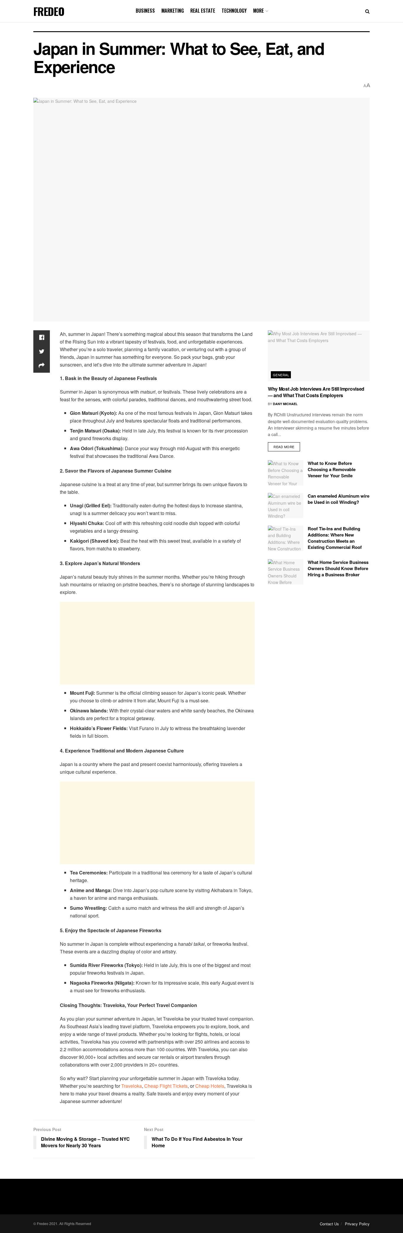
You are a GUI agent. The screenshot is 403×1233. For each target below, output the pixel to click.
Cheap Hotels (209, 1085)
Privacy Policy (357, 1224)
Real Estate (202, 10)
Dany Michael (285, 404)
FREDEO (48, 11)
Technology (234, 10)
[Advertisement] (157, 643)
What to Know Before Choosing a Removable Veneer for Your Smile (332, 469)
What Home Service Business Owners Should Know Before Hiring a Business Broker (338, 568)
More (258, 10)
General (281, 374)
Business (145, 10)
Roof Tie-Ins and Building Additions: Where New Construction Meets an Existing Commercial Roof (335, 537)
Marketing (172, 10)
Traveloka (131, 1085)
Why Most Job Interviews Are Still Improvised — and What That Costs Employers (316, 392)
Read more (283, 446)
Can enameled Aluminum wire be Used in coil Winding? (338, 499)
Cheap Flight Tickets (166, 1085)
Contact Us (329, 1224)
